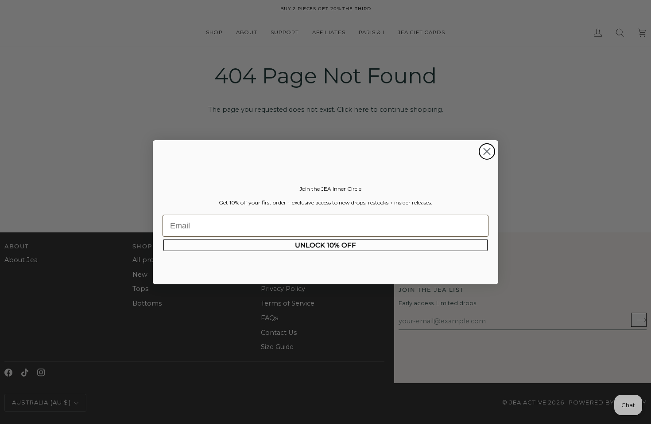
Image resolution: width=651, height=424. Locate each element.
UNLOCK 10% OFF (325, 245)
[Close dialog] (487, 151)
